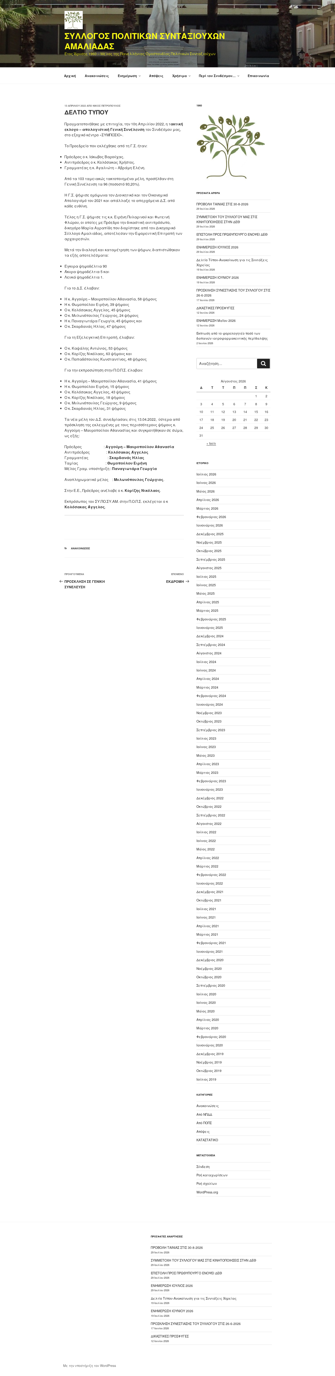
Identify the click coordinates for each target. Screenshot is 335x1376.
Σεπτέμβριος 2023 (210, 730)
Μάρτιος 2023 (207, 772)
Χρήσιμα (179, 75)
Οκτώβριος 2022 (209, 806)
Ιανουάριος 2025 (209, 627)
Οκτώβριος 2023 (209, 721)
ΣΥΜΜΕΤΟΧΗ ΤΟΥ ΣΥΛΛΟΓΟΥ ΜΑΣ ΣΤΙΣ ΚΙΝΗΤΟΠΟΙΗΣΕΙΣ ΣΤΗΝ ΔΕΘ (203, 1260)
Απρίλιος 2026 (207, 499)
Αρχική (70, 75)
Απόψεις (156, 75)
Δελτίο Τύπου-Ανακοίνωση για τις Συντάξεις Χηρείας (194, 1298)
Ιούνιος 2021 (206, 917)
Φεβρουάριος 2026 (211, 516)
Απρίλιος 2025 (207, 602)
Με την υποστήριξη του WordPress (89, 1365)
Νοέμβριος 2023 (209, 712)
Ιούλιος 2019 (206, 1079)
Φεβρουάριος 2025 (211, 619)
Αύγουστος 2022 (209, 823)
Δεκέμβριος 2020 (210, 960)
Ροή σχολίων (206, 1183)
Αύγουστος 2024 (209, 653)
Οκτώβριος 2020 (209, 977)
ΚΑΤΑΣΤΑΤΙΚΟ (207, 1140)
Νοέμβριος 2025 (209, 542)
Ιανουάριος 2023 (209, 789)
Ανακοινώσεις (97, 75)
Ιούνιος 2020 (206, 1002)
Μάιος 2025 (205, 593)
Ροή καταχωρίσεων (211, 1175)
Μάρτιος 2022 (207, 866)
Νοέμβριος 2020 (209, 968)
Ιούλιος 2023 (206, 738)
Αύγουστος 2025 (209, 567)
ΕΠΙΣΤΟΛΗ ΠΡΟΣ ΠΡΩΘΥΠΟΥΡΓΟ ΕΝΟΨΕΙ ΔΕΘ (232, 234)
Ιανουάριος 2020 (209, 1045)
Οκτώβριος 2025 (209, 550)
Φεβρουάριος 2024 (211, 695)
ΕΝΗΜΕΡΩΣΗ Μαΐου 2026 (216, 320)
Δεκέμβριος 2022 (210, 798)
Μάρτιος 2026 (207, 508)
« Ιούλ (211, 443)
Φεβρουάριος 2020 (211, 1036)
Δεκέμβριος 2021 (210, 891)
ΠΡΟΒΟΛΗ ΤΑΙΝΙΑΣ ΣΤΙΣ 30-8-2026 (222, 204)
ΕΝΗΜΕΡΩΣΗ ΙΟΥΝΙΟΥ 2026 (217, 277)
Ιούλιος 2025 (206, 576)
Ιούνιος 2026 (206, 482)
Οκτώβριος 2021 (209, 900)
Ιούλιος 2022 (206, 832)
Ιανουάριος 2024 (209, 704)
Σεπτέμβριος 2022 (210, 815)
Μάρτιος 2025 (207, 610)
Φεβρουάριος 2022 (211, 874)
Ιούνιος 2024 (206, 670)
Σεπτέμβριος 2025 (210, 559)
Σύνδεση (203, 1166)
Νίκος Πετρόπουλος (107, 105)
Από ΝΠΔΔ (204, 1114)
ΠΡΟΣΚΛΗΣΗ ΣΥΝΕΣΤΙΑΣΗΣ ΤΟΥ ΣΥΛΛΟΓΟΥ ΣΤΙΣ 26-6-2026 (196, 1323)
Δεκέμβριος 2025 (210, 534)
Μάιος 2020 (205, 1011)
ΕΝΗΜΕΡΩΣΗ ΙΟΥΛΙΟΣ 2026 (217, 247)
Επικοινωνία (258, 75)
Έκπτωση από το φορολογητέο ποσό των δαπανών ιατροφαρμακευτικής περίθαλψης (232, 336)
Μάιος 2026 (205, 491)
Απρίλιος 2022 (207, 857)
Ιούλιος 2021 (206, 908)
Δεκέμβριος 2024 (210, 636)
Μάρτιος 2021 (207, 934)
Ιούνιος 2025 (206, 585)
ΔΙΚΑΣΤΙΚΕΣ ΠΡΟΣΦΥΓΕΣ (215, 308)
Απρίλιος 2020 (207, 1019)
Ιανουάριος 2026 (209, 525)
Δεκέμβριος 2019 (210, 1053)
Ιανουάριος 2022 (209, 883)
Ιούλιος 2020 (206, 994)
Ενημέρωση (127, 75)
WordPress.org (207, 1192)
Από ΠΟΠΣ (204, 1122)
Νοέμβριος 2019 (209, 1062)
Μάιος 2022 (205, 849)
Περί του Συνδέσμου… (217, 75)
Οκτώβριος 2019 (209, 1070)
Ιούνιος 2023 (206, 746)
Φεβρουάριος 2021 (211, 942)
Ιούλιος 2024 (206, 661)
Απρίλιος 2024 (207, 678)
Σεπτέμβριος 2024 (210, 644)
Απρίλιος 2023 (207, 764)
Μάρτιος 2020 (207, 1028)
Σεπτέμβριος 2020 (210, 985)
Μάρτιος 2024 (207, 687)
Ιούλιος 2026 (206, 474)
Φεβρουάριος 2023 (211, 781)
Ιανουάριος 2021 (209, 951)
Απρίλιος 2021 (207, 926)
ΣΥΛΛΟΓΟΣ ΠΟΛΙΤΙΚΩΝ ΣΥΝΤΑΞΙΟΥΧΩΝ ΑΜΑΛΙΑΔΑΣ (144, 41)
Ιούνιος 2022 (206, 840)
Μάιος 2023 (205, 755)
